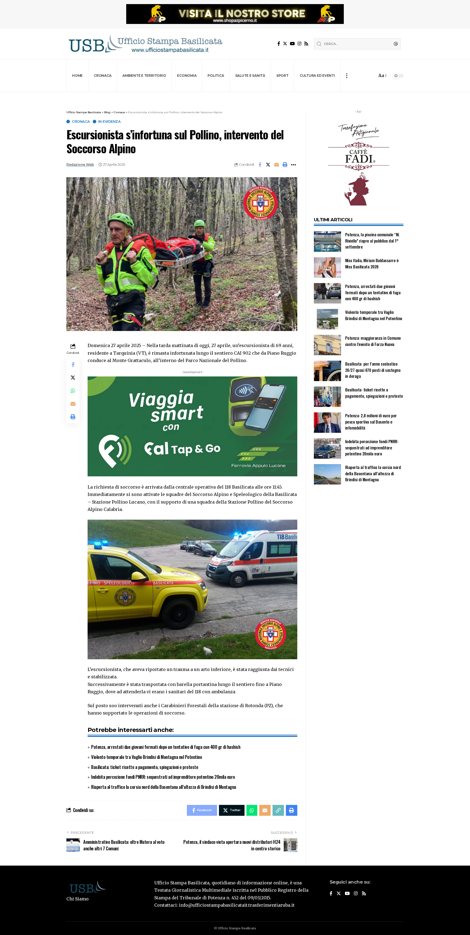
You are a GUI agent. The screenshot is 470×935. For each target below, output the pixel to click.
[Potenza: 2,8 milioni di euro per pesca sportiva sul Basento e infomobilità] (327, 422)
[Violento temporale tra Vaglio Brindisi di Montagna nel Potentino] (327, 319)
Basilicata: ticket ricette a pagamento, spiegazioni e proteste (144, 767)
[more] (347, 75)
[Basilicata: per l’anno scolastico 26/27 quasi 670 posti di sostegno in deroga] (327, 371)
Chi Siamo (77, 899)
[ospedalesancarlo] (235, 95)
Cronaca (81, 121)
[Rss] (306, 43)
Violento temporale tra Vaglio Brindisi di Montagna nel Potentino (146, 756)
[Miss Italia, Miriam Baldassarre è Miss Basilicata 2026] (327, 267)
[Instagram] (299, 43)
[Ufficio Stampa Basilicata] (145, 44)
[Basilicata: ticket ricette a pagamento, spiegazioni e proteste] (327, 397)
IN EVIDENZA (109, 121)
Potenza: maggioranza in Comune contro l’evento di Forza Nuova (373, 341)
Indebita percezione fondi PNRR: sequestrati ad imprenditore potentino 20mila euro (163, 776)
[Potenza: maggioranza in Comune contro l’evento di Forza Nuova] (327, 345)
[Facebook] (279, 43)
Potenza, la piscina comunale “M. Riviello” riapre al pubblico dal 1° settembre (372, 240)
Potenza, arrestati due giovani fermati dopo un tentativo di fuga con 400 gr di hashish (165, 746)
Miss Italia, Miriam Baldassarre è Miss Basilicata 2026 (372, 263)
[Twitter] (285, 43)
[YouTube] (292, 43)
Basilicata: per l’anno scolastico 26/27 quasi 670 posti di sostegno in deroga (373, 370)
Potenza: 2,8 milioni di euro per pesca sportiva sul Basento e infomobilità (371, 421)
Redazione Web (80, 165)
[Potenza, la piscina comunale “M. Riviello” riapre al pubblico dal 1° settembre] (327, 241)
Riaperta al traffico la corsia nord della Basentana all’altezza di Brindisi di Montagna (163, 786)
